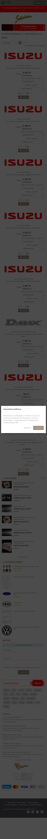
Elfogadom (39, 428)
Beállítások (27, 428)
